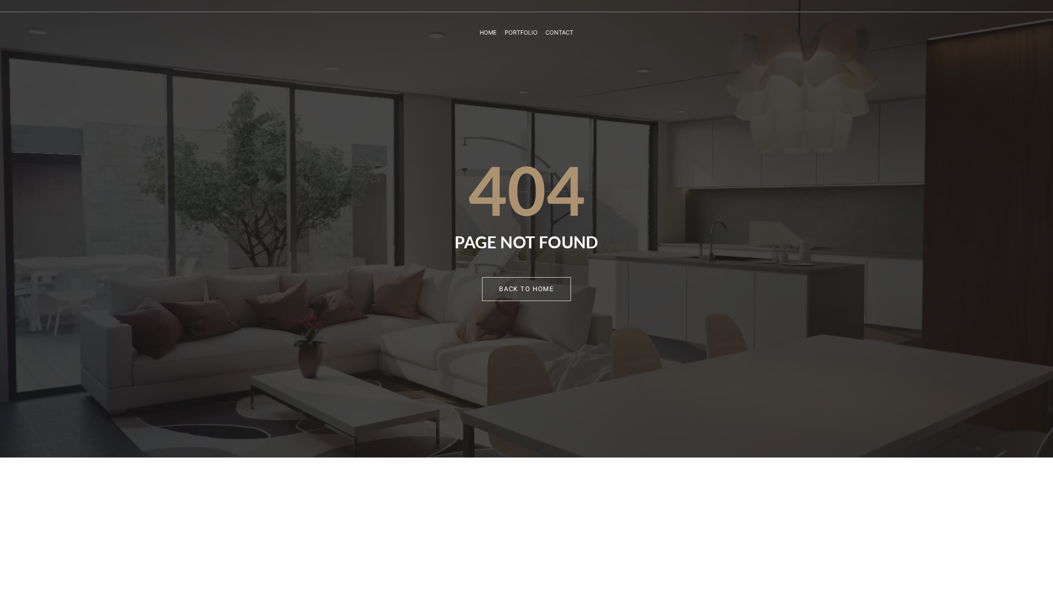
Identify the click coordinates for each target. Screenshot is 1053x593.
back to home (526, 289)
